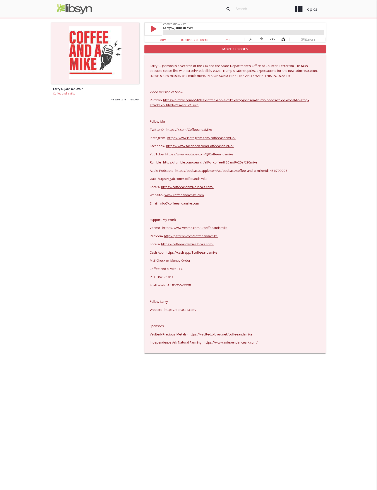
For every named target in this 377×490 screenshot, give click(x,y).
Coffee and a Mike (64, 93)
